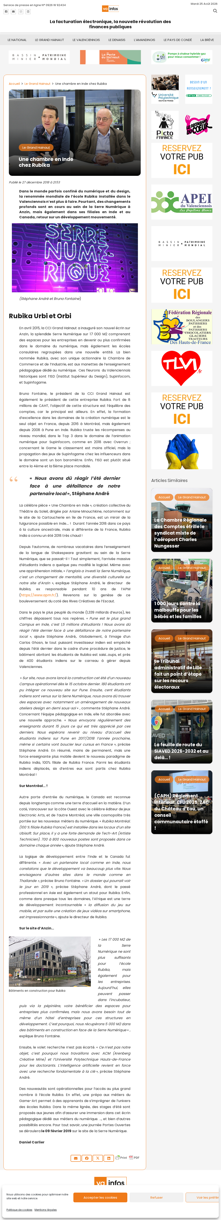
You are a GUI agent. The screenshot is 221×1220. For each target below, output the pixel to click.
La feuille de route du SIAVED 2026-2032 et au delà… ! (181, 751)
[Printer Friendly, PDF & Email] (127, 1159)
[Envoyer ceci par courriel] (76, 1158)
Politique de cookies (19, 1210)
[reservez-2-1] (181, 160)
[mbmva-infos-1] (181, 243)
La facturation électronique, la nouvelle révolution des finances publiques (110, 24)
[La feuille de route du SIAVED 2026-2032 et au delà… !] (181, 731)
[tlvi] (181, 368)
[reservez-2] (181, 285)
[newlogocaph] (110, 57)
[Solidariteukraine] (181, 451)
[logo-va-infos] (110, 8)
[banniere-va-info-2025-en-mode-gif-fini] (181, 57)
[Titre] (6, 11)
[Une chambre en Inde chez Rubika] (75, 92)
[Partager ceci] (87, 1158)
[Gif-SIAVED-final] (198, 89)
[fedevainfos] (181, 326)
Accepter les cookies (100, 1197)
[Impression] (181, 202)
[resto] (198, 124)
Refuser (156, 1197)
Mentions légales (46, 1210)
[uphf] (164, 89)
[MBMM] (39, 57)
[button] (215, 11)
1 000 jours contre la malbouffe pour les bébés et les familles (178, 610)
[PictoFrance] (164, 124)
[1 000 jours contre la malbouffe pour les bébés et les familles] (181, 590)
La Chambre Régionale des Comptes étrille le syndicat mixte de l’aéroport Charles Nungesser (180, 533)
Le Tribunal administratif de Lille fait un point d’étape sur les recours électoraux (178, 674)
